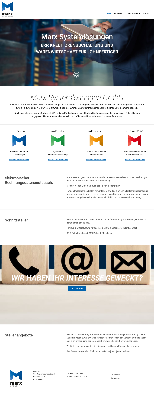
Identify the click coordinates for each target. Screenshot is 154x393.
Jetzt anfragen (77, 288)
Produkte (118, 13)
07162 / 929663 (80, 374)
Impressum (116, 374)
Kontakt (147, 13)
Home (108, 13)
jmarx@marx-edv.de (80, 376)
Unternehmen (134, 13)
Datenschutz (115, 378)
